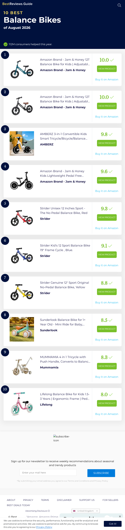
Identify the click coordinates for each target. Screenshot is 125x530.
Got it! (112, 523)
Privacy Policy (44, 527)
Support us (87, 500)
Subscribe (101, 473)
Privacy (28, 500)
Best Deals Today (18, 505)
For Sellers (110, 500)
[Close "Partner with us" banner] (120, 516)
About (11, 500)
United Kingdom (85, 511)
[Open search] (119, 5)
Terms (45, 500)
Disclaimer (64, 500)
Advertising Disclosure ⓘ (37, 511)
